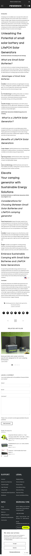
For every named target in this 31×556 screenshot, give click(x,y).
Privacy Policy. (9, 539)
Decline (15, 547)
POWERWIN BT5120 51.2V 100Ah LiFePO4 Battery (19, 444)
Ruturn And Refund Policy (22, 495)
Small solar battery (15, 304)
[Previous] (2, 348)
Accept (14, 543)
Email (2, 389)
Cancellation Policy (20, 487)
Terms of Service (20, 482)
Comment (4, 396)
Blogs (2, 506)
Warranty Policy (20, 489)
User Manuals (4, 487)
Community (4, 520)
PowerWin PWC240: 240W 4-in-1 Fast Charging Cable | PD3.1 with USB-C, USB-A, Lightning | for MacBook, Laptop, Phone (19, 436)
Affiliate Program (5, 514)
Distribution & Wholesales (7, 517)
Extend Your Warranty (6, 482)
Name (3, 383)
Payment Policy (20, 492)
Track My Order (5, 484)
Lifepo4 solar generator (21, 303)
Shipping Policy (19, 479)
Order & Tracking (5, 509)
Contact (3, 479)
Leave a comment (15, 306)
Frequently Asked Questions (8, 492)
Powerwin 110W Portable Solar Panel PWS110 (17, 451)
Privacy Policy (19, 484)
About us (3, 512)
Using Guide (4, 489)
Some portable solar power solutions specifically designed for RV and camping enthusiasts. (14, 358)
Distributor (3, 495)
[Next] (28, 348)
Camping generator (10, 303)
